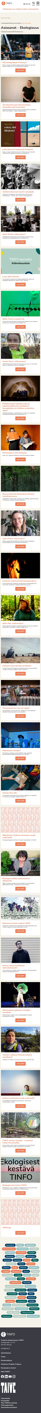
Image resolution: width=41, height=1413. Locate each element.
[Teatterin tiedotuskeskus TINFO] (7, 3)
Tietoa (3, 1356)
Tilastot (21, 1264)
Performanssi (32, 1305)
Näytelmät (9, 1256)
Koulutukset (11, 1264)
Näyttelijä (26, 1282)
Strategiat (32, 1290)
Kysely (35, 1275)
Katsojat (22, 1297)
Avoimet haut (22, 1249)
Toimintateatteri (21, 1309)
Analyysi (7, 1305)
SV (29, 4)
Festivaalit (10, 1252)
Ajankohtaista (6, 1353)
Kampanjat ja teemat (8, 1368)
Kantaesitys (7, 1316)
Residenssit (34, 1267)
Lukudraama (21, 1301)
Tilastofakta (12, 1294)
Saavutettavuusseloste (9, 1407)
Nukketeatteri (10, 1297)
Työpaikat (34, 1249)
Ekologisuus (10, 1279)
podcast (27, 1275)
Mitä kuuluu (31, 1256)
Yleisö (31, 1294)
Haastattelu (21, 1252)
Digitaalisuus (15, 1282)
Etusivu (3, 18)
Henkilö (31, 1301)
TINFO (35, 1260)
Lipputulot (10, 1301)
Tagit (8, 18)
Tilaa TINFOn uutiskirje (9, 1403)
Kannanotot (16, 1271)
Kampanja (31, 1297)
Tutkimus (35, 1271)
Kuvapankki (5, 1400)
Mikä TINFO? (5, 1371)
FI (27, 4)
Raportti (23, 1294)
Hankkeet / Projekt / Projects (11, 1364)
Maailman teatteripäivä (14, 1286)
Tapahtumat (30, 1245)
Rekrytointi (34, 1309)
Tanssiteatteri (7, 1309)
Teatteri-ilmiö (20, 1290)
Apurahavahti (26, 23)
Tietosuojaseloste (7, 1405)
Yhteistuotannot (18, 1305)
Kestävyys (8, 1290)
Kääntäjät (17, 1260)
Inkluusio (23, 1267)
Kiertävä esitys (33, 1316)
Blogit (15, 1267)
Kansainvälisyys (9, 1249)
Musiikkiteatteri (19, 1316)
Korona (26, 1260)
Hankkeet (30, 1264)
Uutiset (20, 1245)
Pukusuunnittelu (27, 1312)
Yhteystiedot (5, 1398)
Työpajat (6, 1271)
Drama (26, 1271)
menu (37, 5)
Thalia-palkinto (13, 1312)
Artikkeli (18, 1275)
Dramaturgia (30, 1286)
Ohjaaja (21, 1279)
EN (24, 4)
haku (33, 5)
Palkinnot (20, 1256)
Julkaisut (6, 1267)
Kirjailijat (32, 1252)
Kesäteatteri (7, 1275)
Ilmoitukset (10, 1245)
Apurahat (7, 1260)
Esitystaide (31, 1279)
